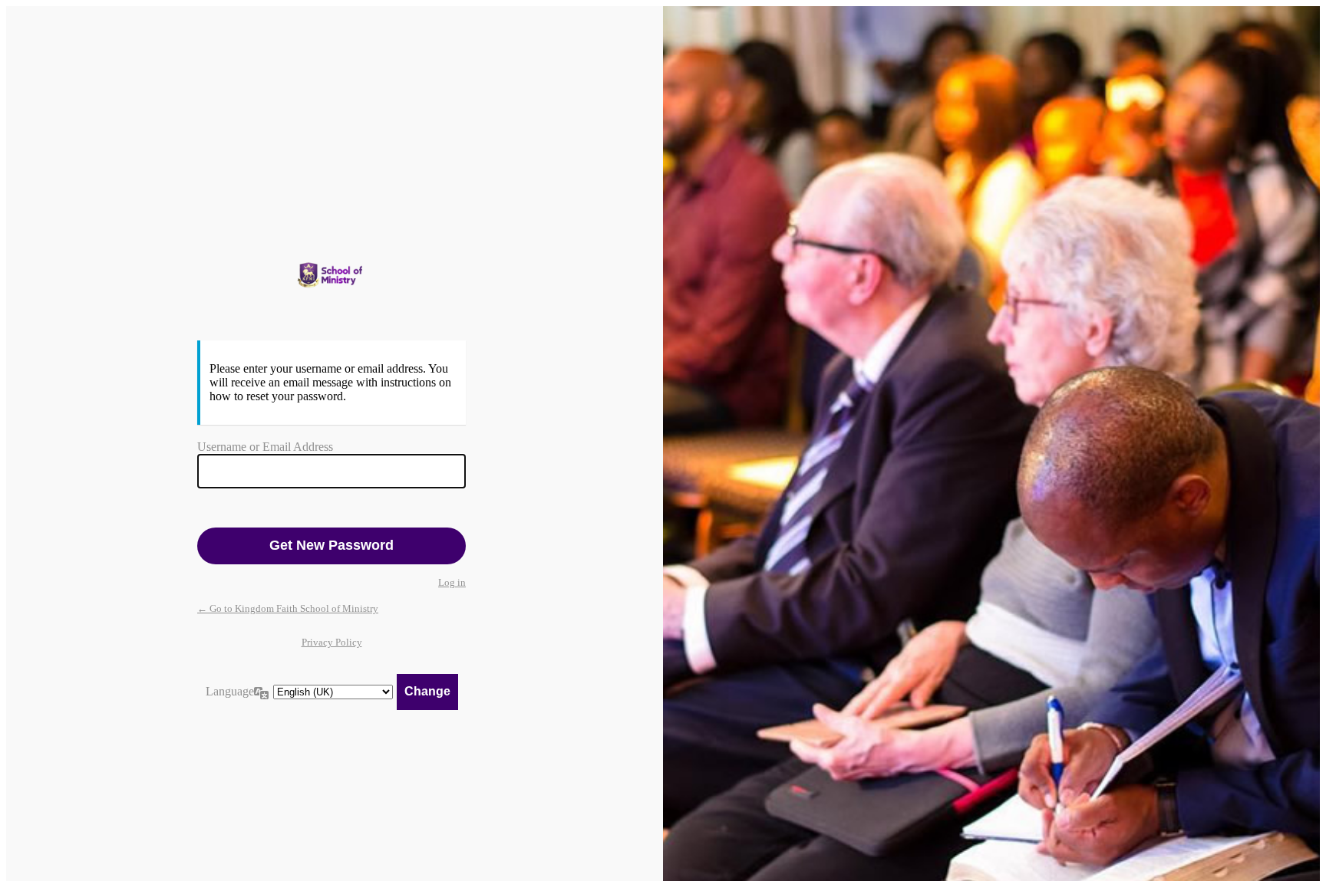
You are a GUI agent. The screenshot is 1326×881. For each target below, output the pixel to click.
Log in (452, 582)
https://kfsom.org (331, 275)
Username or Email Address (265, 446)
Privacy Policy (332, 642)
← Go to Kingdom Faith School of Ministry (287, 608)
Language (230, 691)
